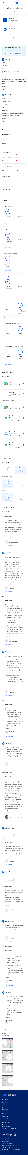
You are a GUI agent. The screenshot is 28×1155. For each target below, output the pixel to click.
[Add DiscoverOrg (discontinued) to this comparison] (23, 433)
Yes (5, 53)
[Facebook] (7, 1134)
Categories (5, 1116)
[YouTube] (4, 1134)
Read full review (9, 545)
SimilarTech (12, 28)
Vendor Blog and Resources (9, 1128)
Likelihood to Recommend (8, 463)
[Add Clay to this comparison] (23, 383)
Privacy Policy (5, 1141)
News (3, 1107)
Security (4, 1140)
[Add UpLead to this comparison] (23, 394)
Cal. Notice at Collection (8, 1145)
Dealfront (11, 18)
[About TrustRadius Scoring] (3, 65)
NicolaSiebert (11, 639)
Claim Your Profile (6, 1126)
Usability (4, 490)
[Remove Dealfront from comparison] (25, 17)
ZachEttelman (11, 816)
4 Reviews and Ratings (13, 30)
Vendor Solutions (6, 1124)
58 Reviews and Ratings (13, 20)
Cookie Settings (6, 1147)
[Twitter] (11, 1134)
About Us (4, 1102)
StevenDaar (11, 980)
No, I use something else (15, 53)
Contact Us (5, 1109)
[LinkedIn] (14, 1134)
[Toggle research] (7, 3)
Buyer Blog (5, 1118)
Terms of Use (5, 1138)
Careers (4, 1106)
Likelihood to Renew (6, 476)
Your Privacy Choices (7, 1143)
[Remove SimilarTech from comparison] (25, 27)
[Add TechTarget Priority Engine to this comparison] (23, 418)
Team (3, 1104)
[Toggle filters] (2, 3)
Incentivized (8, 728)
